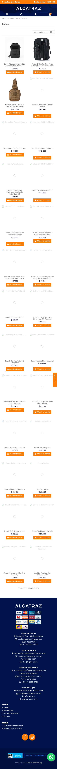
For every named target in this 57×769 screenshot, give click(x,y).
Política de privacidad (13, 729)
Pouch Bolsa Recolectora (15, 447)
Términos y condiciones (13, 726)
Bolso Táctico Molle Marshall (42, 361)
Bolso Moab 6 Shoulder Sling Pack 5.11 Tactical (14, 106)
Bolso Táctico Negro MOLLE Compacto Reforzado (14, 65)
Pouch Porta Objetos (42, 447)
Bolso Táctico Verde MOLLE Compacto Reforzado (14, 277)
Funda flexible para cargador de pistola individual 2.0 (14, 192)
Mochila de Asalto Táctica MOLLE (42, 106)
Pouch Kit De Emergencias (14, 531)
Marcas (7, 716)
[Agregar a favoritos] (25, 40)
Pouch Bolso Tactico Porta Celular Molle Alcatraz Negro (42, 65)
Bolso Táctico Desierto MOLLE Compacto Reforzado (42, 277)
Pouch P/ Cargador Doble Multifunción (42, 402)
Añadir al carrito (15, 72)
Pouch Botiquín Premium (15, 489)
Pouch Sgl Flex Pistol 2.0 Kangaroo (14, 362)
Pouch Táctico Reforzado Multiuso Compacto (42, 234)
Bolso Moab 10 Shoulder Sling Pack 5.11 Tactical (42, 318)
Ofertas (6, 708)
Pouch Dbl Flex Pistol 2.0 (14, 317)
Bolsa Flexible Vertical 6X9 (42, 531)
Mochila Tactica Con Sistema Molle (42, 574)
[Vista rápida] (25, 49)
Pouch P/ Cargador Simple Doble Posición (14, 402)
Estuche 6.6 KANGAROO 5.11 (42, 190)
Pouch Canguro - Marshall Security (14, 574)
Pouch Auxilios (42, 489)
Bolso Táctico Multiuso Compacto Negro (15, 234)
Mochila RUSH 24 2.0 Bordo (42, 148)
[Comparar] (25, 44)
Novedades (8, 710)
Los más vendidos (11, 713)
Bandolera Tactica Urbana (15, 148)
